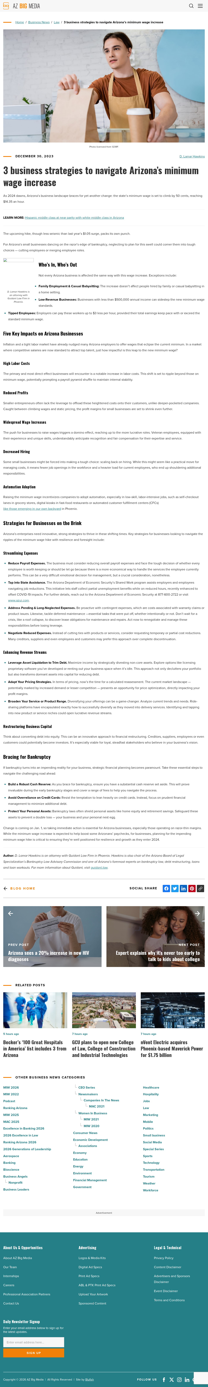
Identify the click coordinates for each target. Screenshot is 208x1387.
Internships (11, 1276)
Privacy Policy (163, 1258)
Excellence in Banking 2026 (23, 1128)
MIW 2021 (91, 1119)
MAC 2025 (11, 1121)
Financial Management (90, 1180)
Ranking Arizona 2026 (19, 1142)
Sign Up (34, 1353)
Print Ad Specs (89, 1276)
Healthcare (151, 1087)
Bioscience (11, 1169)
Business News (39, 22)
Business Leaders (16, 1189)
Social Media (152, 1142)
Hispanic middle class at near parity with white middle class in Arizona (74, 217)
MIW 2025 (11, 1115)
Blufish (89, 1379)
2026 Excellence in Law (20, 1135)
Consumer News (85, 1133)
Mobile (148, 1121)
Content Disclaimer (167, 1267)
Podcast (9, 1101)
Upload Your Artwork (93, 1294)
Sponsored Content (92, 1303)
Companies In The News (101, 1100)
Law (57, 22)
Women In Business (92, 1113)
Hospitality (151, 1094)
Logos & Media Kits (92, 1258)
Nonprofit (15, 1182)
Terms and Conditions (169, 1300)
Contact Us (11, 1303)
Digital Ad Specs (90, 1267)
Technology (151, 1162)
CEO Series (86, 1087)
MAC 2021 (96, 1106)
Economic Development (90, 1139)
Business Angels (15, 1176)
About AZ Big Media (17, 1258)
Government (82, 1187)
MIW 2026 (11, 1087)
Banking (9, 1162)
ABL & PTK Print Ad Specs (97, 1285)
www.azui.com (18, 600)
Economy (80, 1152)
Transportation (153, 1169)
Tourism (149, 1176)
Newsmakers (88, 1094)
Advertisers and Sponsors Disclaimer (172, 1279)
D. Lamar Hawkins (192, 156)
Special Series (153, 1149)
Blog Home (22, 888)
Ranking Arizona (15, 1108)
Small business (154, 1135)
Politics (148, 1128)
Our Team (10, 1267)
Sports (148, 1156)
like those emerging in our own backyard (32, 508)
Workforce (150, 1190)
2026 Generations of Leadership (27, 1149)
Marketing (150, 1115)
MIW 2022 (11, 1094)
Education (80, 1159)
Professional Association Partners (26, 1294)
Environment (82, 1173)
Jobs (146, 1101)
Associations (87, 1146)
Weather (149, 1183)
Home (19, 22)
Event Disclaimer (166, 1291)
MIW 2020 (91, 1126)
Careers (8, 1285)
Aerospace (11, 1156)
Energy (78, 1166)
